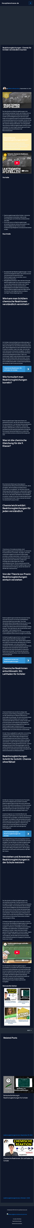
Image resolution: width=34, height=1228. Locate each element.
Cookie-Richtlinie (17, 1219)
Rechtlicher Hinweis (17, 1221)
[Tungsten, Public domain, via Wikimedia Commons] (17, 1214)
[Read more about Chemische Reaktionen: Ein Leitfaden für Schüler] (18, 1147)
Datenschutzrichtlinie (17, 1223)
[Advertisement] (17, 24)
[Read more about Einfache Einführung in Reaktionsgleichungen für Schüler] (18, 1084)
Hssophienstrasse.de (10, 3)
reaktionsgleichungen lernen (11, 1135)
